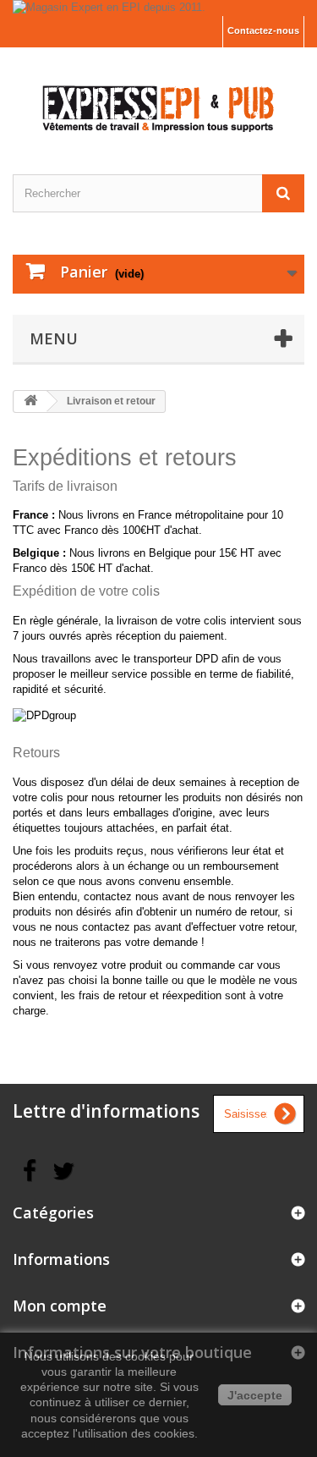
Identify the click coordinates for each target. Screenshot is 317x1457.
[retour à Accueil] (30, 401)
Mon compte (60, 1305)
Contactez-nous (263, 30)
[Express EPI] (158, 96)
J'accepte (254, 1395)
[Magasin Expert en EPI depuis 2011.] (158, 8)
